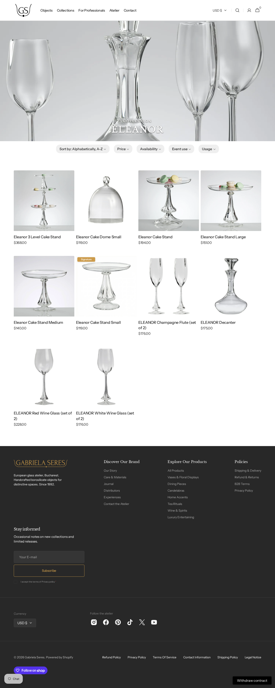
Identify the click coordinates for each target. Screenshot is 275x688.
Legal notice (253, 657)
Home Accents (178, 497)
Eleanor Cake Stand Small (98, 322)
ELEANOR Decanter (218, 322)
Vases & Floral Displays (183, 477)
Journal (108, 484)
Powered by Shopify (59, 657)
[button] (237, 10)
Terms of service (164, 657)
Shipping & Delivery (248, 470)
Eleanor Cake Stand (155, 237)
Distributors (112, 490)
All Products (176, 470)
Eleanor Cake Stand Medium (38, 322)
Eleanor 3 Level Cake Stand (37, 237)
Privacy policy (48, 581)
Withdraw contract (252, 680)
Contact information (197, 657)
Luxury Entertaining (181, 517)
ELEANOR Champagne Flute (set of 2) (167, 325)
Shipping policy (227, 657)
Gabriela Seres (34, 657)
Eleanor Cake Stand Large (223, 237)
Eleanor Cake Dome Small (98, 237)
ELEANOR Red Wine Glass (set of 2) (43, 416)
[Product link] (44, 210)
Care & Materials (115, 477)
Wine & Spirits (177, 510)
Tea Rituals (175, 504)
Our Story (110, 470)
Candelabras (176, 490)
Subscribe (49, 571)
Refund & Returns (247, 477)
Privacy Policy (244, 490)
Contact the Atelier (116, 504)
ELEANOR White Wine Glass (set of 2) (105, 416)
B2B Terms (242, 484)
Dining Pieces (177, 484)
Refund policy (111, 657)
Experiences (112, 497)
